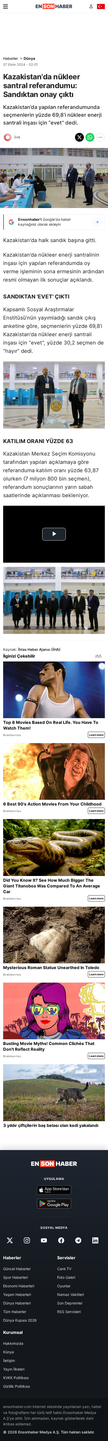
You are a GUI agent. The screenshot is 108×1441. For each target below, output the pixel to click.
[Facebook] (61, 1240)
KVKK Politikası (16, 1377)
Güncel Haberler (17, 1269)
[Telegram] (78, 1240)
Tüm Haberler (14, 1311)
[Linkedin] (95, 1240)
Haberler (10, 58)
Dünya (29, 58)
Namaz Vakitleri (70, 1294)
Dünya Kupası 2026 (20, 1320)
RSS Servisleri (69, 1311)
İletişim (9, 1360)
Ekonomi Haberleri (18, 1286)
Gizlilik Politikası (16, 1386)
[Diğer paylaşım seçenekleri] (100, 137)
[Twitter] (10, 1240)
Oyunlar (64, 1286)
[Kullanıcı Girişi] (91, 6)
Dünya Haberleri (17, 1303)
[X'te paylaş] (79, 137)
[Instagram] (27, 1240)
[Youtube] (44, 1240)
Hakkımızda (13, 1343)
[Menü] (5, 6)
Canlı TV (64, 1269)
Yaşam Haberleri (17, 1294)
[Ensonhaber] (54, 6)
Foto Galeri (66, 1277)
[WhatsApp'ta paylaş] (89, 137)
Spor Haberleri (15, 1277)
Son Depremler (70, 1303)
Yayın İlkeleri (13, 1369)
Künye (8, 1352)
